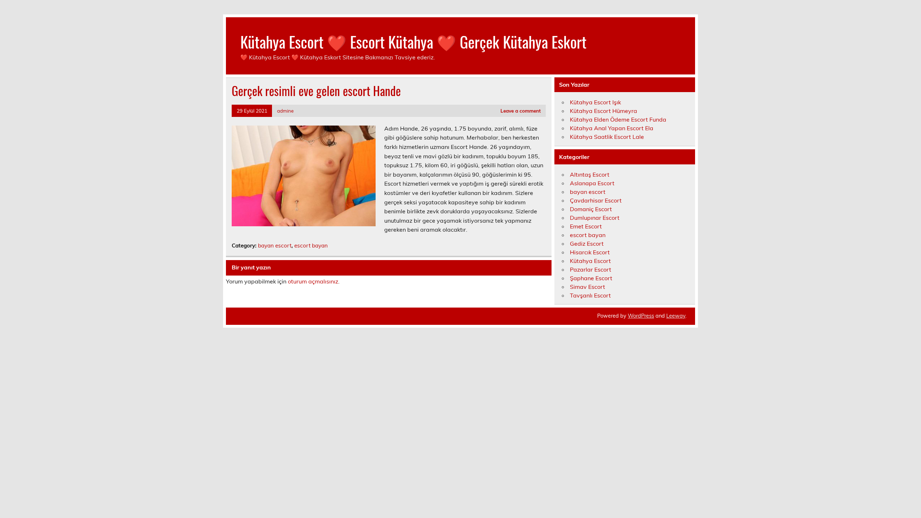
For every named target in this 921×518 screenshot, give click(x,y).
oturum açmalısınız (313, 281)
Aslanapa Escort (592, 183)
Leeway (675, 316)
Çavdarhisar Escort (596, 200)
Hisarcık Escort (590, 252)
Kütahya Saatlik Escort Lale (607, 136)
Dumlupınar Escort (595, 217)
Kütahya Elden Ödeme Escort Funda (618, 119)
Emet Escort (586, 226)
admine (285, 111)
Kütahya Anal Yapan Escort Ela (611, 128)
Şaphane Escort (591, 278)
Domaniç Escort (591, 209)
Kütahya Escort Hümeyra (603, 110)
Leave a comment (520, 111)
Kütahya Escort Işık (595, 102)
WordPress (641, 316)
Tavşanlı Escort (590, 295)
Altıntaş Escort (589, 174)
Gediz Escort (587, 243)
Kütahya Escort (590, 260)
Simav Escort (587, 286)
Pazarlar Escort (590, 269)
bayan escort (274, 245)
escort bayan (311, 245)
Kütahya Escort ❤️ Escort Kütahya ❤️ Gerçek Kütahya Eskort (413, 41)
